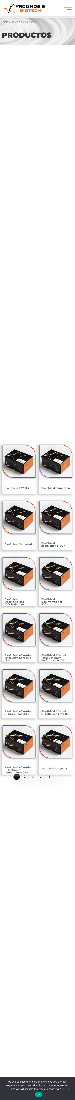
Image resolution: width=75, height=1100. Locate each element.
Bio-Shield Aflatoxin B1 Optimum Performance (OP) (18, 770)
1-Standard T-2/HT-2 (54, 768)
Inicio (5, 22)
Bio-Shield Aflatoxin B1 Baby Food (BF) (18, 712)
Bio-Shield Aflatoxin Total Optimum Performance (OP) (54, 658)
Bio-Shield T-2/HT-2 (17, 488)
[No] (69, 1088)
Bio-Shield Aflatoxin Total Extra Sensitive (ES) (18, 658)
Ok (38, 1094)
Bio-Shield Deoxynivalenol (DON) (51, 602)
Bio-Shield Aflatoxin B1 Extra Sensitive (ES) (55, 712)
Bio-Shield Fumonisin (55, 488)
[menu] (68, 7)
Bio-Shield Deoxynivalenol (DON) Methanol (15, 602)
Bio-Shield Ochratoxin (19, 544)
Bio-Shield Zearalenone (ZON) (53, 544)
